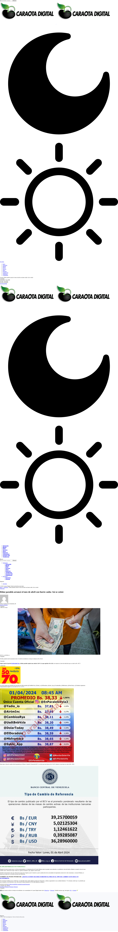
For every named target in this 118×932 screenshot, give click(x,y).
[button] (3, 283)
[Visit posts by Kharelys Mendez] (4, 602)
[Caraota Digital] (56, 306)
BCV (8, 884)
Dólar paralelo (18, 884)
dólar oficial (12, 884)
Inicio (1, 587)
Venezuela (6, 587)
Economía (23, 884)
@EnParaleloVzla (15, 663)
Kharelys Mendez (4, 605)
